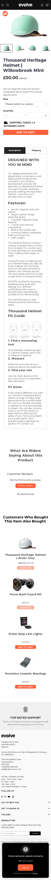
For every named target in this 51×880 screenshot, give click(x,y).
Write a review (25, 485)
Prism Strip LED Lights (25, 634)
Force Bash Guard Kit (25, 594)
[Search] (7, 5)
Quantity (8, 111)
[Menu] (2, 5)
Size (5, 99)
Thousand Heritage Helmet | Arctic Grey (25, 556)
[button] (47, 5)
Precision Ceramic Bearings (25, 673)
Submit (35, 833)
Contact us (27, 423)
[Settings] (42, 5)
